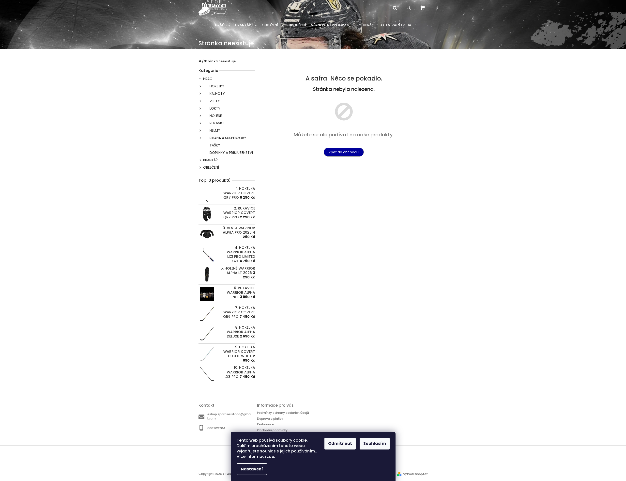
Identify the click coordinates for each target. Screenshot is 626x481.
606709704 (216, 428)
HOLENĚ (215, 115)
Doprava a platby (270, 419)
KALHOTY (217, 93)
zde (270, 456)
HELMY (214, 130)
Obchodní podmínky (272, 430)
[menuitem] (223, 25)
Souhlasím (374, 443)
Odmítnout (340, 443)
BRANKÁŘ (210, 160)
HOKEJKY (216, 86)
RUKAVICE (217, 123)
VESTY (214, 100)
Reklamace (265, 424)
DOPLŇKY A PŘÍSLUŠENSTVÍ (231, 152)
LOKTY (214, 108)
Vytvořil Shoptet (415, 474)
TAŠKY (214, 145)
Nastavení (252, 469)
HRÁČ (207, 78)
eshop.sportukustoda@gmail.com (229, 416)
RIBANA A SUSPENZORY (227, 137)
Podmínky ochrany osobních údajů (283, 413)
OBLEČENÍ (211, 167)
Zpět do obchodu (344, 152)
